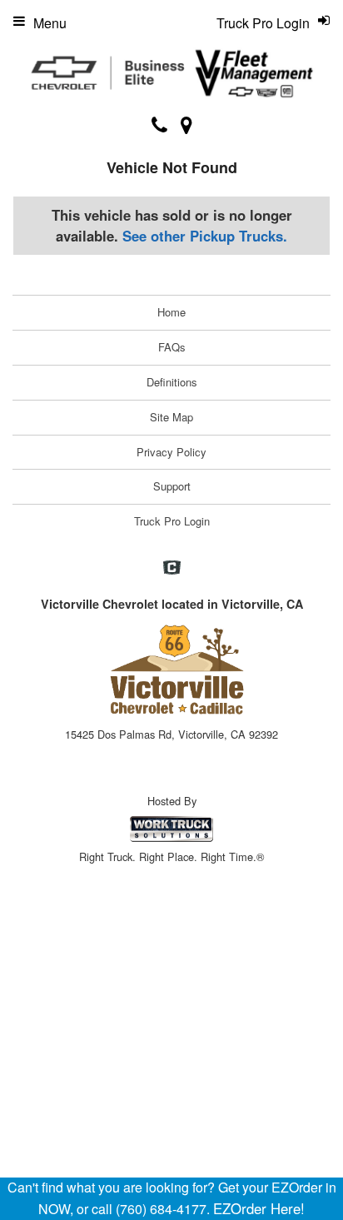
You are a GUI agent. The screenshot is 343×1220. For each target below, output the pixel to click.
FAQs (172, 347)
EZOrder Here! (259, 1208)
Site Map (171, 417)
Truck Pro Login (172, 521)
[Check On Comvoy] (171, 568)
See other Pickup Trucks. (204, 236)
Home (171, 312)
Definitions (172, 382)
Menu (50, 22)
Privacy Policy (171, 452)
